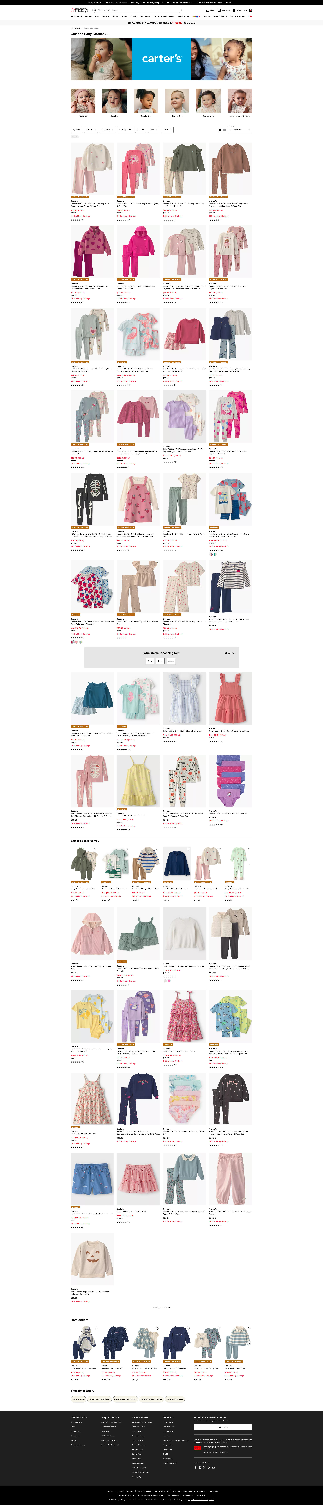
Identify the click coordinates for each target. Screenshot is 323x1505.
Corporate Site (168, 1431)
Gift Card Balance (107, 1436)
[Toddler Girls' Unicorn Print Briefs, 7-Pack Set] (230, 781)
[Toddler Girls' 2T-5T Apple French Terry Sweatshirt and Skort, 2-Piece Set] (184, 334)
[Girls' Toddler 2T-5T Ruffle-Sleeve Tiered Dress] (230, 698)
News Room (167, 1449)
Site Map (166, 1454)
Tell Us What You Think (140, 1472)
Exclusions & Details (210, 1452)
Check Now (223, 1452)
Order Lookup (75, 1431)
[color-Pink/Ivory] (76, 642)
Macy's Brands (137, 1440)
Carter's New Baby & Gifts (99, 1399)
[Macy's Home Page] (79, 10)
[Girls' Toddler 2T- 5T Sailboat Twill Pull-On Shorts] (92, 1179)
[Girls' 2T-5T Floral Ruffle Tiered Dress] (184, 1016)
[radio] (211, 554)
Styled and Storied (170, 1463)
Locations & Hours (138, 1427)
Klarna (73, 1427)
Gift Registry (136, 1477)
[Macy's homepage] (72, 29)
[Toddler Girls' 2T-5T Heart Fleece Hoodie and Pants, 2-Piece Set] (138, 251)
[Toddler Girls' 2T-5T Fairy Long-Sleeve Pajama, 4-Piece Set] (92, 416)
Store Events (136, 1458)
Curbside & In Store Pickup (142, 1422)
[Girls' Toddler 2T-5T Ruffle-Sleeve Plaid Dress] (184, 698)
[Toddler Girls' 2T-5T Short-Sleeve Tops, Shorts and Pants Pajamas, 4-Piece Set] (92, 586)
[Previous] (74, 169)
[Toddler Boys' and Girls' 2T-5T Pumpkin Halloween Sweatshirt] (92, 1259)
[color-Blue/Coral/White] (211, 554)
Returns (73, 1440)
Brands (77, 29)
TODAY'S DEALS (94, 3)
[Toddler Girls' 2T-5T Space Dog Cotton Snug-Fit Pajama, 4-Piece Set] (138, 1016)
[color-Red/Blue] (72, 642)
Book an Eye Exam (139, 1468)
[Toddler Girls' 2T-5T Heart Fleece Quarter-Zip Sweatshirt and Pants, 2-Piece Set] (92, 251)
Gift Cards (105, 1431)
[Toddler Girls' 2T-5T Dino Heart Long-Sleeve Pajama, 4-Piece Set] (230, 416)
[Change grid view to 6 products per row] (224, 130)
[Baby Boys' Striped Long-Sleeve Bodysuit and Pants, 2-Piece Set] (146, 863)
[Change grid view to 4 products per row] (220, 130)
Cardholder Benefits (108, 1427)
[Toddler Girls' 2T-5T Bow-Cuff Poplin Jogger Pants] (230, 1179)
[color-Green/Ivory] (215, 554)
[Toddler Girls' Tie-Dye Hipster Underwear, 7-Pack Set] (184, 1099)
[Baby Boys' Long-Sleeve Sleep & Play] (238, 863)
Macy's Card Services (109, 1440)
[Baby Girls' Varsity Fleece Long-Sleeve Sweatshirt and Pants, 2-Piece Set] (208, 863)
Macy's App (136, 1431)
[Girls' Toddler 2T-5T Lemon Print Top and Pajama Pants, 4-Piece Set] (92, 1016)
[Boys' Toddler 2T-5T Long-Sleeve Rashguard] (177, 863)
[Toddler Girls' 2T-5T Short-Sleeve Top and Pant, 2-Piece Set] (184, 586)
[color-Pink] (169, 980)
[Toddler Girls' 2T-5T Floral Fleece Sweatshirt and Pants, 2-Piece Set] (184, 1179)
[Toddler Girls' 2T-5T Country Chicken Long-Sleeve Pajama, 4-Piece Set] (92, 334)
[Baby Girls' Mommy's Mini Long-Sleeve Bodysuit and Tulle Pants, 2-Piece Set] (115, 1343)
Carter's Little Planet (174, 1399)
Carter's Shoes (78, 1399)
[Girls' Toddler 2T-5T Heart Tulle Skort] (138, 1179)
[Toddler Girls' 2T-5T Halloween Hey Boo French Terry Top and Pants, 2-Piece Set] (230, 1099)
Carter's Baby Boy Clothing (125, 1399)
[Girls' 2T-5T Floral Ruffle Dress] (92, 1099)
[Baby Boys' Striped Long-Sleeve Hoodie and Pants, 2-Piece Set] (84, 1343)
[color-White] (165, 980)
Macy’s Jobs (167, 1445)
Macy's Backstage (138, 1436)
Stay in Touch (137, 1454)
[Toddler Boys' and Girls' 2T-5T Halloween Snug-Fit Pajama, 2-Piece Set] (184, 781)
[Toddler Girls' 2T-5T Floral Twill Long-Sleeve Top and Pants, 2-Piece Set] (184, 169)
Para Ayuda (75, 1436)
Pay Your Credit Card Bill (110, 1445)
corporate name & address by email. (201, 1500)
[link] (92, 210)
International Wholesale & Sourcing (175, 1440)
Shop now (189, 22)
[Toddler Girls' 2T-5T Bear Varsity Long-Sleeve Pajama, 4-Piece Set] (230, 251)
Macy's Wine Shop (139, 1445)
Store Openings (137, 1463)
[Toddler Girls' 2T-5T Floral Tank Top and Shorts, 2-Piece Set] (138, 933)
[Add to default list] (95, 849)
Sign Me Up (223, 1427)
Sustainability (167, 1458)
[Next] (111, 169)
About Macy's (168, 1422)
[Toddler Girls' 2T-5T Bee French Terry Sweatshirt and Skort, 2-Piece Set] (92, 698)
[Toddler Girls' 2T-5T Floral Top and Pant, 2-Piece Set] (184, 499)
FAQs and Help (76, 1422)
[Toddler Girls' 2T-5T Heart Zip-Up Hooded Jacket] (92, 933)
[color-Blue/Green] (80, 642)
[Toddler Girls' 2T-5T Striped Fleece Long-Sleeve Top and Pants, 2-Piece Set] (230, 586)
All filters (231, 653)
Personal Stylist (137, 1449)
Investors (166, 1436)
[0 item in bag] (250, 10)
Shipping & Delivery (78, 1445)
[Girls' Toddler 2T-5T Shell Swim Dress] (138, 781)
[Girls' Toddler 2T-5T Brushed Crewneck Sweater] (184, 933)
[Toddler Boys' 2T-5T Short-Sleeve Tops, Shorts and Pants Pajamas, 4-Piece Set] (230, 499)
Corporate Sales (168, 1427)
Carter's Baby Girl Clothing (151, 1399)
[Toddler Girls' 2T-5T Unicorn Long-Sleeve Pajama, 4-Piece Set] (138, 169)
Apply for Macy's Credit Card (111, 1422)
